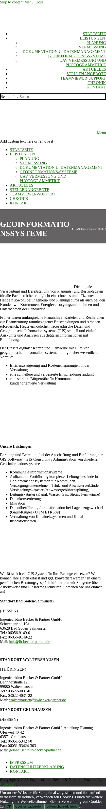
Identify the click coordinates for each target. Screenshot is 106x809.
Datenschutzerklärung (61, 806)
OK (9, 806)
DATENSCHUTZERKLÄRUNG (37, 767)
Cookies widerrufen (28, 806)
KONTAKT (19, 771)
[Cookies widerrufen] (81, 807)
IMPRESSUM (21, 762)
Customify (8, 784)
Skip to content (11, 2)
